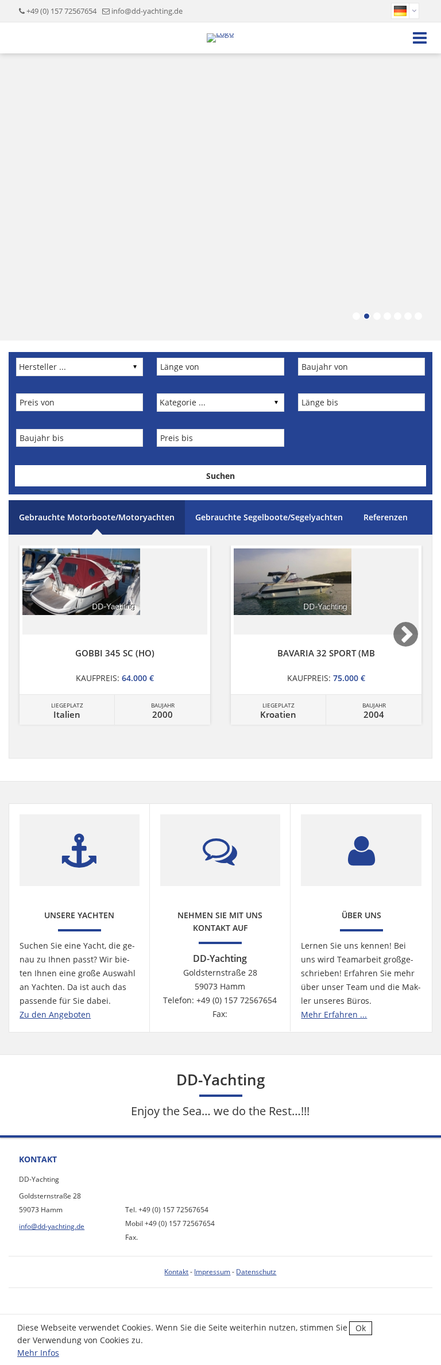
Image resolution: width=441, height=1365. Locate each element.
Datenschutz (256, 1272)
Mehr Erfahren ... (334, 1014)
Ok (360, 1328)
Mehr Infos (38, 1352)
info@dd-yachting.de (147, 11)
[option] (114, 635)
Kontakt (176, 1272)
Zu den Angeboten (55, 1014)
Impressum (212, 1272)
